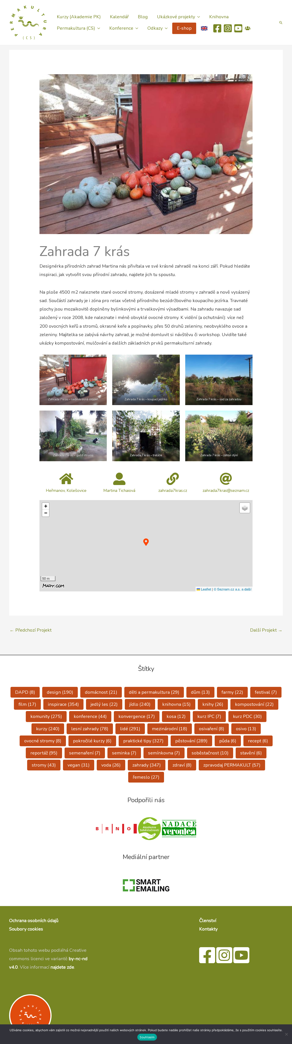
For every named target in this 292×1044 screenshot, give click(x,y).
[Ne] (286, 1034)
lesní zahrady (89, 729)
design (60, 692)
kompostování (254, 704)
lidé (130, 729)
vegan (79, 765)
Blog (143, 17)
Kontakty (208, 929)
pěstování (191, 741)
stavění (251, 753)
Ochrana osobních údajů (33, 920)
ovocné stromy (42, 741)
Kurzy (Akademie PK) (79, 17)
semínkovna (164, 753)
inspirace (63, 704)
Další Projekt (266, 630)
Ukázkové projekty (176, 17)
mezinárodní (169, 729)
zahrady (146, 765)
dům (200, 692)
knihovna (176, 704)
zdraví (182, 765)
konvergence (136, 716)
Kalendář (119, 17)
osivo (246, 729)
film (27, 704)
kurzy (48, 729)
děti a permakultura (154, 692)
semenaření (84, 753)
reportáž (43, 753)
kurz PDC (247, 716)
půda (227, 741)
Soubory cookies (26, 929)
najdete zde (62, 967)
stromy (44, 765)
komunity (46, 716)
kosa (176, 716)
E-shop (184, 28)
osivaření (211, 729)
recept (258, 741)
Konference (121, 28)
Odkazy (155, 28)
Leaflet (205, 589)
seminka (124, 753)
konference (90, 716)
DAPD (25, 692)
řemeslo (146, 777)
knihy (212, 704)
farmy (232, 692)
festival (266, 692)
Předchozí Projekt (31, 630)
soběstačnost (210, 753)
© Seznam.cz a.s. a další (232, 589)
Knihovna (219, 17)
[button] (281, 23)
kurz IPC (209, 716)
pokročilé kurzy (92, 741)
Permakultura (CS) (76, 28)
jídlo (140, 704)
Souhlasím (147, 1037)
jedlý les (104, 704)
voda (111, 765)
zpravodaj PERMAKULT (232, 765)
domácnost (101, 692)
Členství (207, 920)
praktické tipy (143, 741)
